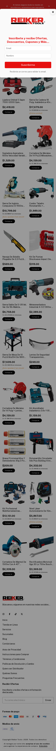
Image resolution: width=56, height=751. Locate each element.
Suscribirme (28, 64)
